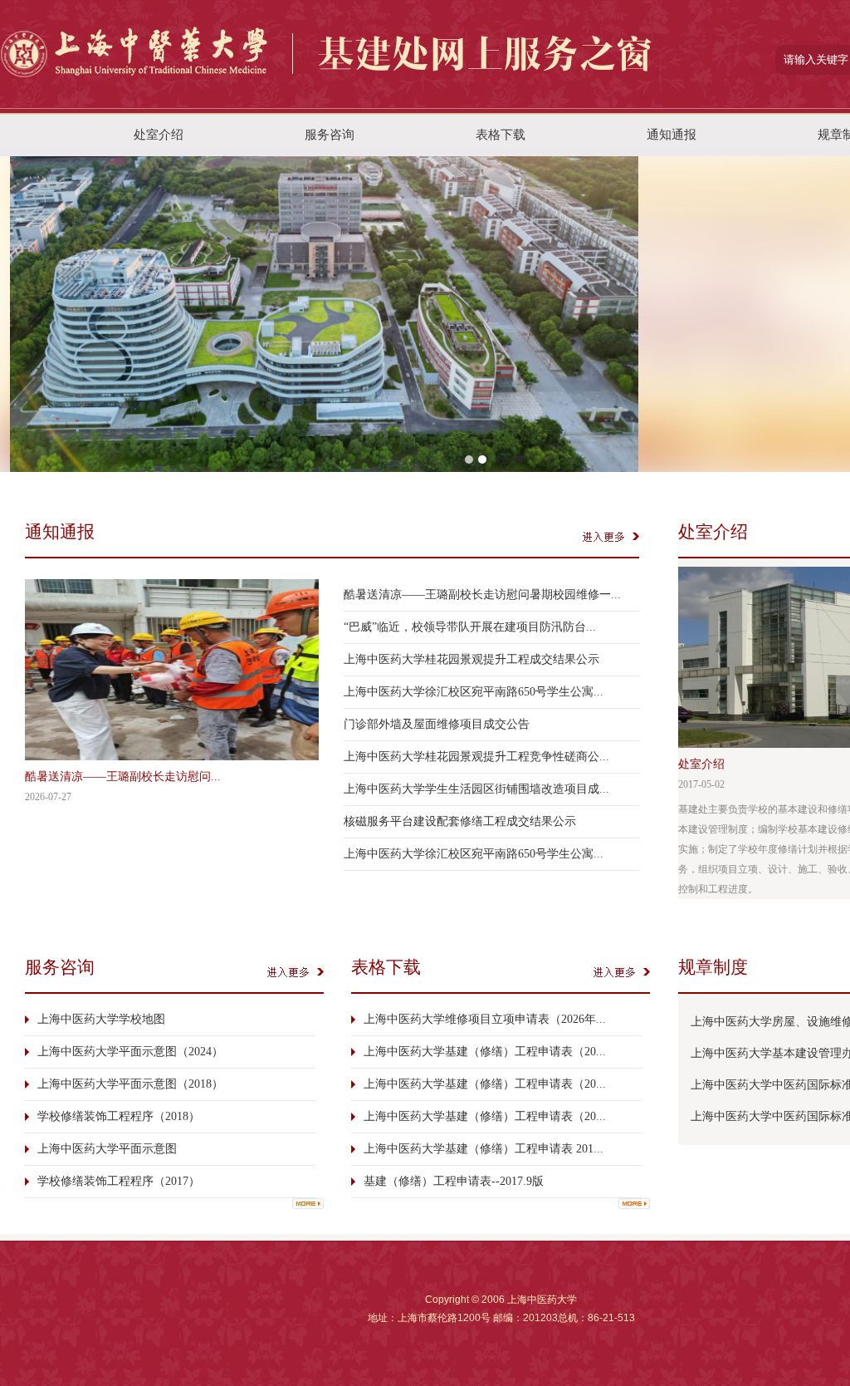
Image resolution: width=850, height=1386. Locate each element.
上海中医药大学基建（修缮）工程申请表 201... (483, 1149)
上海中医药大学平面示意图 (107, 1149)
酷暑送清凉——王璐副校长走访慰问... (123, 776)
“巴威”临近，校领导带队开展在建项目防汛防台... (470, 627)
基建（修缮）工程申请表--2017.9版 (454, 1181)
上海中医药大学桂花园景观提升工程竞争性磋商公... (476, 756)
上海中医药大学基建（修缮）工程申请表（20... (485, 1051)
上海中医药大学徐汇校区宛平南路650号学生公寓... (473, 692)
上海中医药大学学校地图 (101, 1019)
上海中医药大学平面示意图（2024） (130, 1051)
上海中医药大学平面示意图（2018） (130, 1084)
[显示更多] (308, 1204)
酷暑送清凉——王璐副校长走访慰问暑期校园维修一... (482, 594)
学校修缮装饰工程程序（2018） (118, 1116)
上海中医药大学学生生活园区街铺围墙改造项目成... (476, 789)
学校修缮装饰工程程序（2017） (118, 1181)
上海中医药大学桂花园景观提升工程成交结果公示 (471, 659)
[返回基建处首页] (328, 97)
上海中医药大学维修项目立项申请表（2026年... (485, 1019)
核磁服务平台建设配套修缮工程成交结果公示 (460, 821)
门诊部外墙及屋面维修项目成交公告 (437, 724)
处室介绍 (701, 764)
